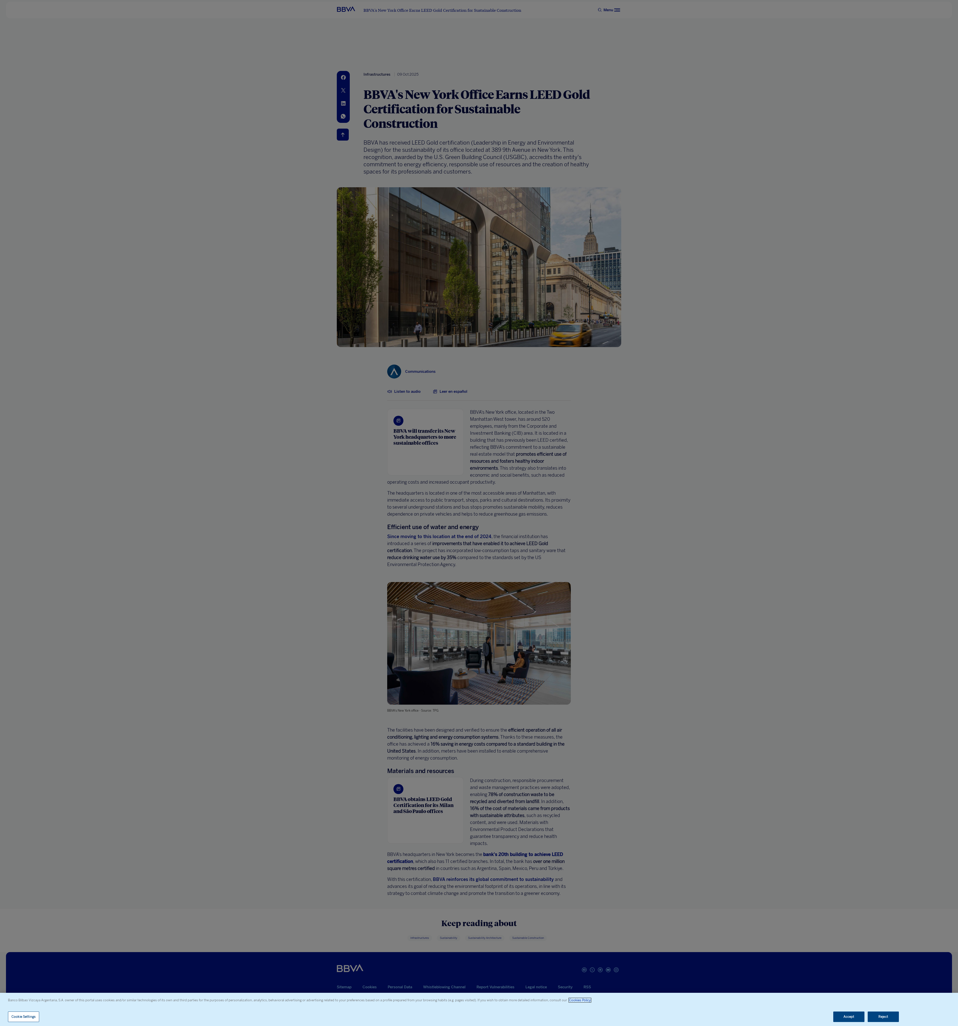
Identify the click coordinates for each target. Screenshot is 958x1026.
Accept (848, 1017)
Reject (883, 1017)
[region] (479, 1009)
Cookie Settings (23, 1017)
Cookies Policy (580, 1000)
